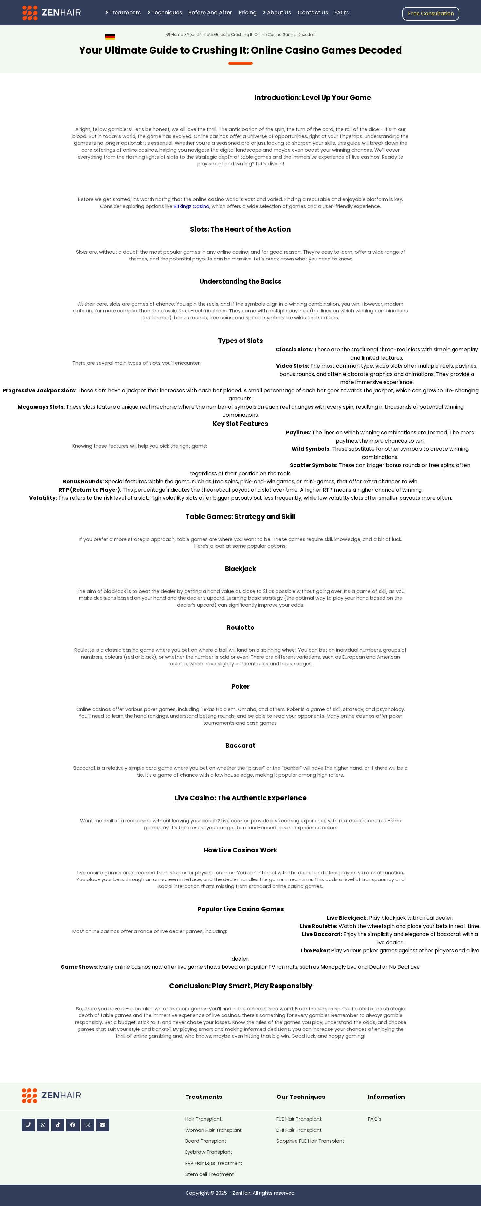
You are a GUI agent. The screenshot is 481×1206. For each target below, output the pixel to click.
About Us (278, 12)
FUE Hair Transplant (299, 1119)
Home (176, 34)
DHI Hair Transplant (299, 1130)
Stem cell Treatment (209, 1174)
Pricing (248, 12)
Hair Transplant (203, 1119)
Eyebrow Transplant (208, 1152)
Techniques (166, 12)
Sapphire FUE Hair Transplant (310, 1141)
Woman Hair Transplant (213, 1130)
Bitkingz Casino (191, 206)
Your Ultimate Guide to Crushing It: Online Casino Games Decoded (250, 34)
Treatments (124, 12)
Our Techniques (300, 1097)
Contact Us (313, 12)
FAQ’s (341, 12)
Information (386, 1097)
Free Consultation (431, 13)
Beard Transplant (205, 1141)
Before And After (210, 12)
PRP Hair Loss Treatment (213, 1163)
